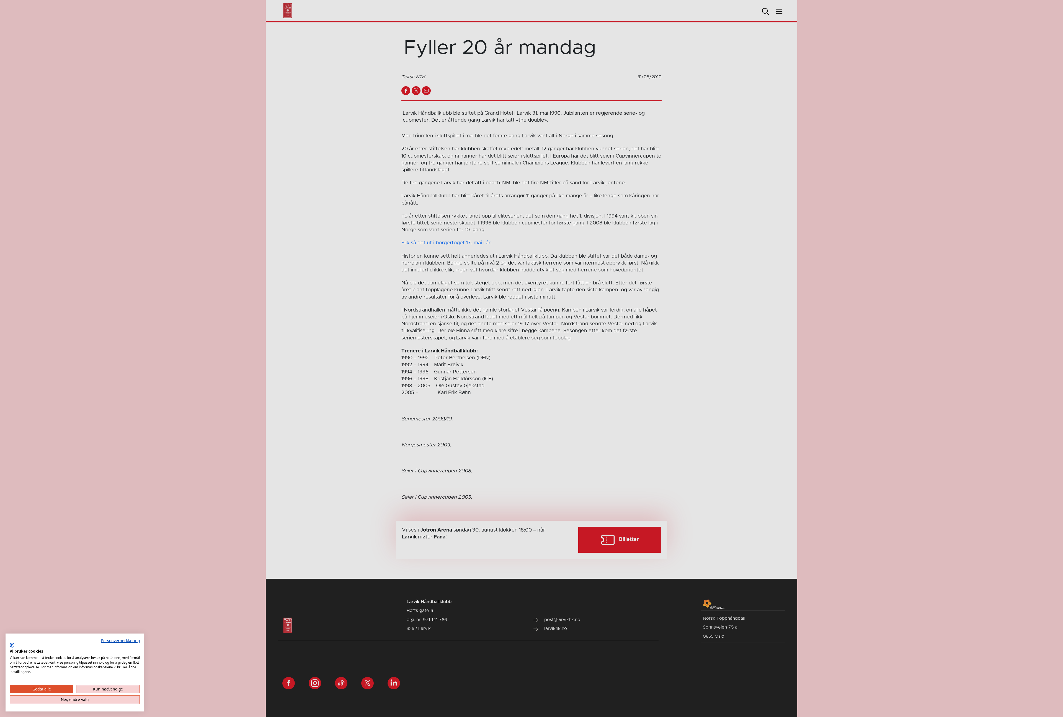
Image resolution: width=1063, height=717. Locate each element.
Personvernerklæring (120, 640)
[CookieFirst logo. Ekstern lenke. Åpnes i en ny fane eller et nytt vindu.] (12, 645)
